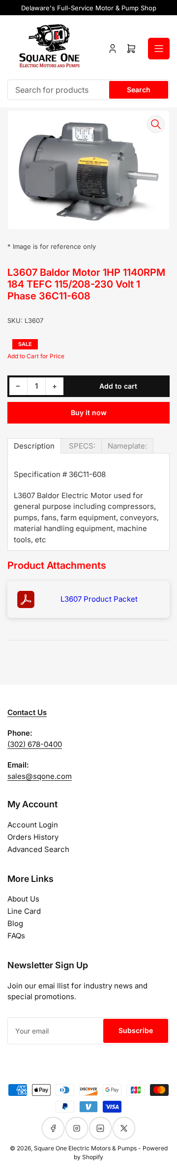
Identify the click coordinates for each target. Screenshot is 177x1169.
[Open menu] (159, 48)
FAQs (16, 935)
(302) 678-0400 (34, 744)
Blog (15, 923)
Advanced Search (38, 849)
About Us (23, 898)
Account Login (32, 824)
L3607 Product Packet (99, 599)
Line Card (24, 911)
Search (138, 89)
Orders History (33, 837)
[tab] (34, 445)
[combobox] (88, 90)
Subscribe (135, 1030)
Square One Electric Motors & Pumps (85, 1148)
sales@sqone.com (39, 776)
